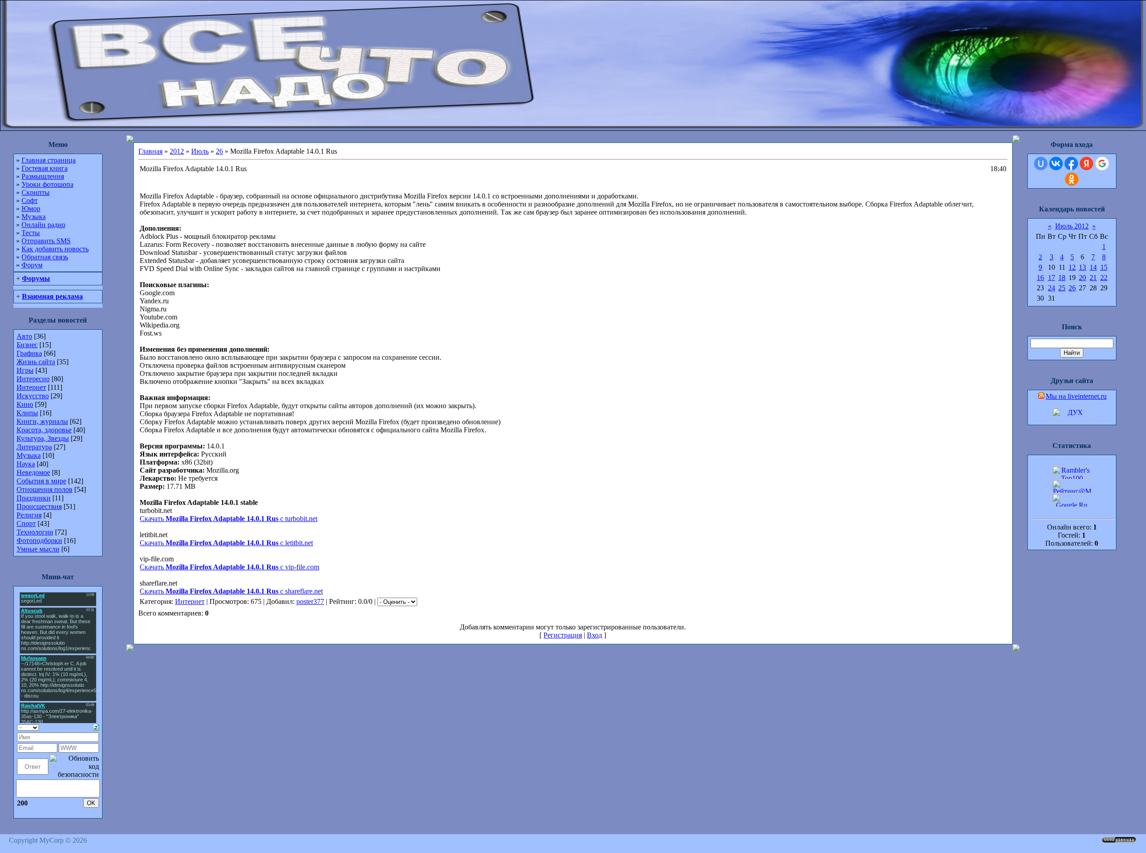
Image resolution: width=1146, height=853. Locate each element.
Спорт (26, 523)
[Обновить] (96, 726)
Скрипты (35, 192)
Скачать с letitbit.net (226, 543)
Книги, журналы (42, 421)
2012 (177, 151)
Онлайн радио (43, 224)
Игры (25, 370)
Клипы (27, 413)
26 (219, 151)
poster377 (310, 601)
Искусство (33, 396)
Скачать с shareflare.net (231, 591)
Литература (34, 447)
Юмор (30, 208)
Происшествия (39, 506)
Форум (32, 265)
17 (1051, 277)
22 (1104, 277)
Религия (29, 515)
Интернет (31, 387)
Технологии (35, 532)
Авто (24, 336)
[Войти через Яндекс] (1086, 163)
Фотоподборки (39, 540)
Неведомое (33, 472)
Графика (29, 353)
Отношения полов (45, 489)
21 (1093, 277)
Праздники (34, 498)
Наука (26, 464)
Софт (29, 200)
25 (1061, 288)
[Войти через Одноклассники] (1071, 179)
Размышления (42, 176)
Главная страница (48, 160)
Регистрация (562, 635)
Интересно (33, 379)
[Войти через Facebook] (1071, 163)
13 (1082, 267)
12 (1072, 267)
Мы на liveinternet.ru (1076, 396)
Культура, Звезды (43, 438)
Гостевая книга (44, 168)
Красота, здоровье (44, 430)
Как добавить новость (55, 249)
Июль (200, 151)
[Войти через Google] (1102, 163)
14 (1093, 267)
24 (1051, 288)
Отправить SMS (46, 241)
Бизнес (27, 345)
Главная (150, 151)
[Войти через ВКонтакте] (1056, 163)
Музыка (33, 216)
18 (1061, 277)
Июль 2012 (1072, 226)
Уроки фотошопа (47, 184)
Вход (594, 635)
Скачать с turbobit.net (228, 518)
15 (1104, 267)
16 (1040, 277)
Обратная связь (44, 257)
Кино (25, 404)
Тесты (30, 233)
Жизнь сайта (36, 362)
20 (1082, 277)
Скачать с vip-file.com (229, 567)
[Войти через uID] (1041, 163)
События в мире (41, 481)
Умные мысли (38, 549)
